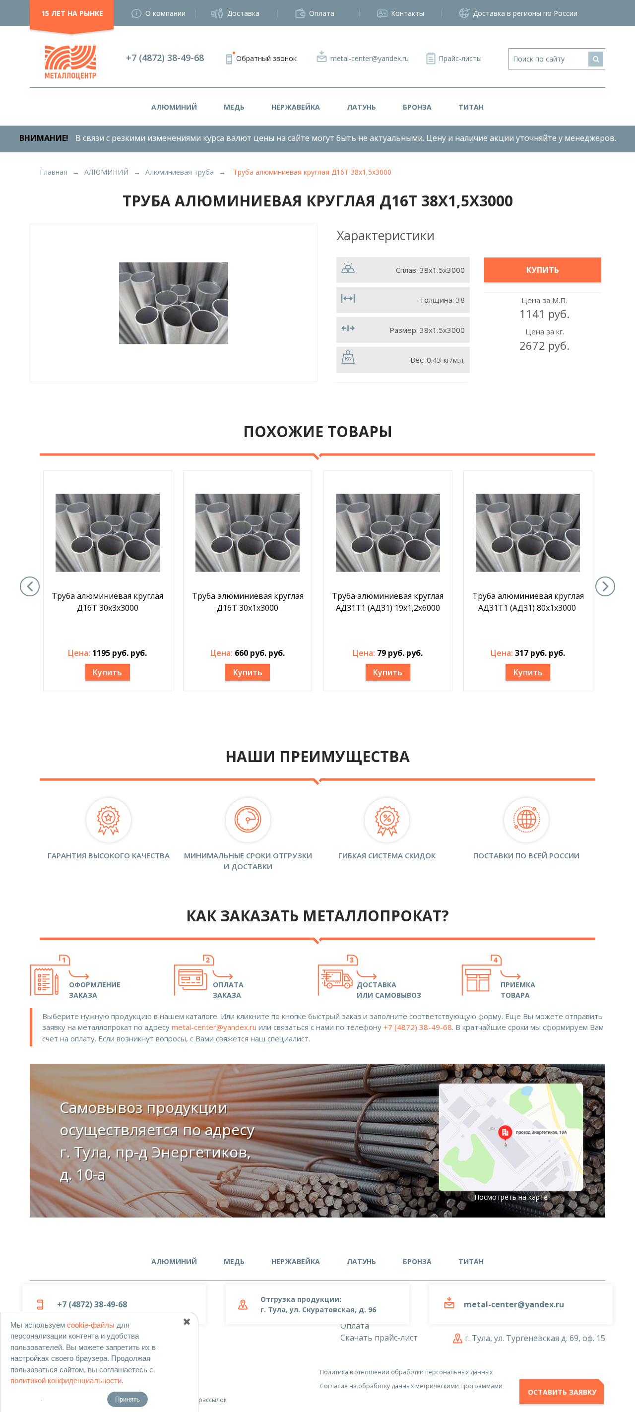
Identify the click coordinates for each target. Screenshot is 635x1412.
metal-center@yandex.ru (369, 58)
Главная (53, 172)
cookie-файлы (91, 1325)
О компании (165, 13)
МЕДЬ (234, 107)
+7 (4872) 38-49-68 (165, 58)
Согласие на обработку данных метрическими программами (411, 1386)
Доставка (243, 13)
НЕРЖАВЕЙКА (295, 107)
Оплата (321, 13)
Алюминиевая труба (179, 172)
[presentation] (30, 586)
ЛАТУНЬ (361, 107)
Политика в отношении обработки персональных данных (406, 1372)
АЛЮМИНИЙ (174, 107)
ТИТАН (471, 107)
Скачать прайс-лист (379, 1337)
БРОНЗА (417, 107)
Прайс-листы (460, 58)
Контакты (407, 13)
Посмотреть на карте (511, 1197)
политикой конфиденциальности (66, 1380)
